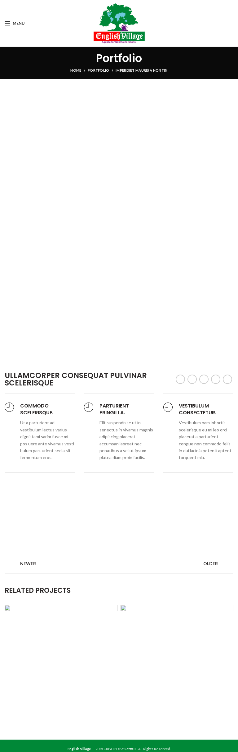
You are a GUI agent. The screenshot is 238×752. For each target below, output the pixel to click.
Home (75, 70)
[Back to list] (119, 563)
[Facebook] (180, 379)
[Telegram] (227, 379)
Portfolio (98, 70)
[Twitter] (192, 379)
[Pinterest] (204, 379)
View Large (112, 609)
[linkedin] (215, 379)
